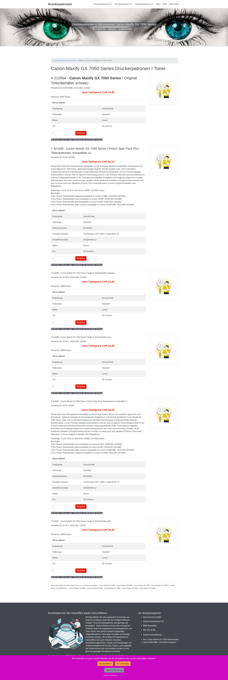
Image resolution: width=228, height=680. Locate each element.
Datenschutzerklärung (152, 635)
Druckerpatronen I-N (123, 4)
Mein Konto (174, 4)
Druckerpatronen (60, 4)
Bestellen (81, 133)
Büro (158, 4)
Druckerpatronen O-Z (144, 4)
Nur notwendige (123, 664)
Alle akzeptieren (105, 664)
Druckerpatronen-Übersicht (64, 60)
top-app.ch (120, 675)
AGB (165, 4)
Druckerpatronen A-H (102, 4)
